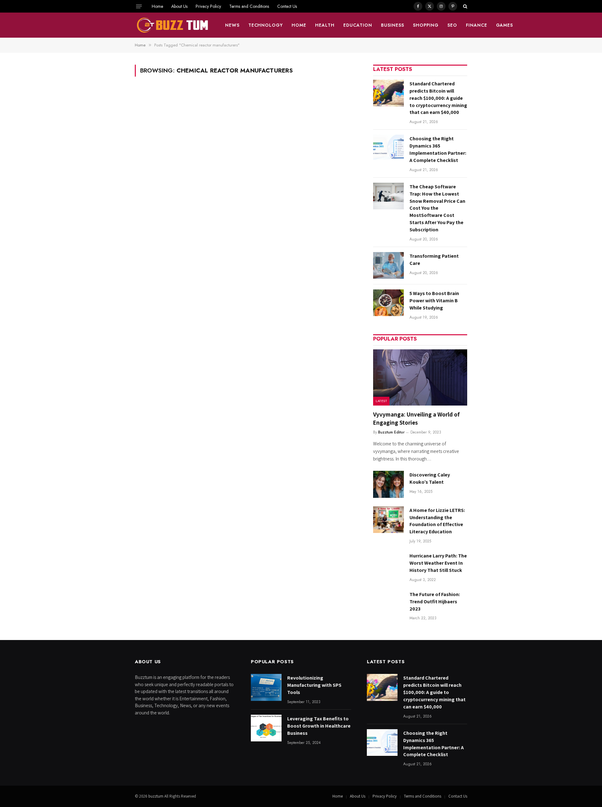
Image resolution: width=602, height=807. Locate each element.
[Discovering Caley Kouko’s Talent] (388, 484)
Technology (265, 25)
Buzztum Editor (391, 432)
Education (357, 25)
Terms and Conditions (249, 6)
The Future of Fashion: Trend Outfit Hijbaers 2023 (434, 601)
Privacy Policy (208, 6)
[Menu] (139, 6)
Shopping (426, 25)
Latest (381, 400)
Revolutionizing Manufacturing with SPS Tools (314, 685)
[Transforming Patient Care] (388, 265)
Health (325, 25)
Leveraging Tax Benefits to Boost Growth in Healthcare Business (319, 725)
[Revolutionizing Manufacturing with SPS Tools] (266, 687)
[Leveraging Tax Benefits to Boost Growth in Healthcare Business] (266, 728)
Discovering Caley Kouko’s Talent (429, 478)
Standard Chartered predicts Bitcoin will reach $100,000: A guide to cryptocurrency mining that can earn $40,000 (438, 98)
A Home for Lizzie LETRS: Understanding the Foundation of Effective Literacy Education (437, 521)
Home (157, 6)
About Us (179, 6)
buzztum (156, 796)
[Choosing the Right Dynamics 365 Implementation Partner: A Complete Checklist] (388, 148)
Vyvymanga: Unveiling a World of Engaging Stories (416, 418)
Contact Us (287, 6)
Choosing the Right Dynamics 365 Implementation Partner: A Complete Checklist (437, 149)
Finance (476, 25)
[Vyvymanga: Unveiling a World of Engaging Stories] (420, 377)
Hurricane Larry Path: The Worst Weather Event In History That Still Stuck (438, 562)
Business (392, 25)
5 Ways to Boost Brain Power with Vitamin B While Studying (434, 300)
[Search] (464, 6)
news (232, 25)
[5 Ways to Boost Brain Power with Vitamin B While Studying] (388, 302)
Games (504, 25)
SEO (452, 25)
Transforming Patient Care (434, 259)
